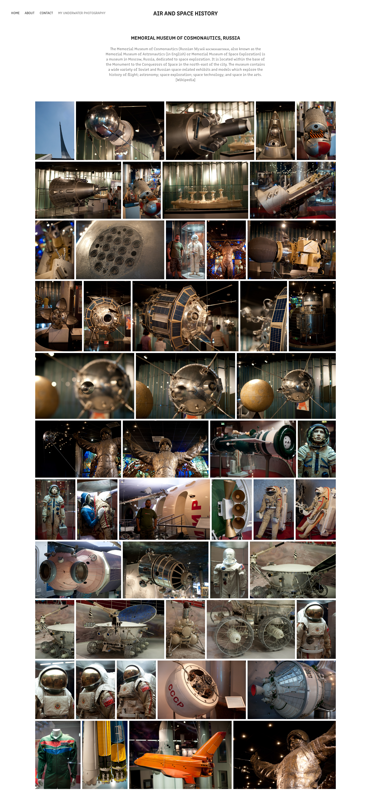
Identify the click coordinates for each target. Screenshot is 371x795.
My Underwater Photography (81, 13)
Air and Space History (185, 13)
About (30, 13)
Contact (46, 13)
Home (15, 13)
